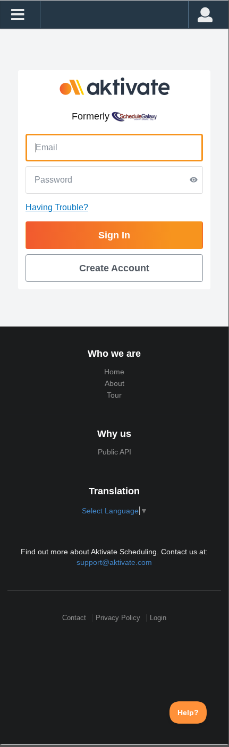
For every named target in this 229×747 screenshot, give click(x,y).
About (114, 383)
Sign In (114, 235)
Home (114, 371)
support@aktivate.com (114, 562)
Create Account (114, 268)
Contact (74, 617)
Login (158, 617)
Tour (114, 395)
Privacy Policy (118, 617)
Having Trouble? (57, 207)
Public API (114, 452)
